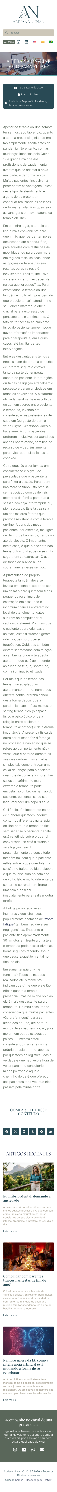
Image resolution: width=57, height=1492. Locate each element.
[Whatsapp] (33, 1450)
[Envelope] (42, 1450)
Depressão (28, 101)
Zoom (29, 105)
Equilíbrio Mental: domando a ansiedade (27, 1198)
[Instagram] (15, 1450)
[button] (6, 1131)
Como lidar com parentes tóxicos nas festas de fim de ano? (24, 1280)
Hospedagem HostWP (39, 1479)
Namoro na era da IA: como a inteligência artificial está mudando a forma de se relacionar (25, 1366)
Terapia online (17, 105)
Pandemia (40, 101)
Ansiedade (15, 101)
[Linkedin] (24, 1450)
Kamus (19, 1479)
